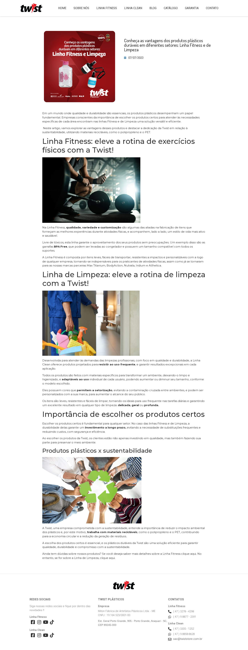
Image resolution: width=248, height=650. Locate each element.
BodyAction (115, 265)
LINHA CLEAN (133, 8)
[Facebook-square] (33, 622)
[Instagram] (39, 622)
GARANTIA (192, 8)
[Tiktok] (52, 622)
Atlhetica (155, 265)
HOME (62, 8)
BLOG (152, 8)
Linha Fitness (56, 227)
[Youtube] (45, 622)
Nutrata (129, 265)
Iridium (140, 265)
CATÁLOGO (171, 8)
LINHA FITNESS (106, 8)
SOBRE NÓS (81, 8)
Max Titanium (96, 265)
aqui (193, 553)
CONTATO (212, 8)
